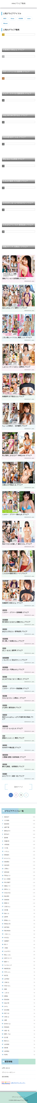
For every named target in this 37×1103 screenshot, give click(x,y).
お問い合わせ (6, 1068)
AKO (4, 18)
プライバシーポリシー (8, 1072)
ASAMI (21, 18)
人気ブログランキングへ (18, 1083)
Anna (12, 18)
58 (21, 795)
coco (29, 18)
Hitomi (5, 23)
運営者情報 (5, 1076)
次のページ (18, 787)
